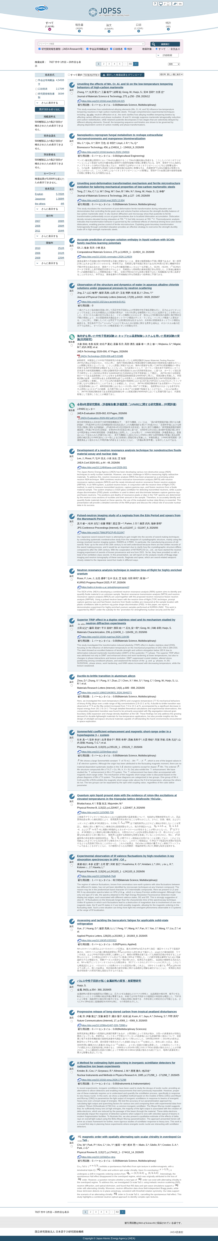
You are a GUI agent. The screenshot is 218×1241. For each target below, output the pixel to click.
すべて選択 (76, 75)
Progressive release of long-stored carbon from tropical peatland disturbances (127, 1011)
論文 (109, 27)
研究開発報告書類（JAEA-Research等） (63, 49)
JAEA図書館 (176, 1232)
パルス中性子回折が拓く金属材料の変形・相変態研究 (109, 980)
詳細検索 (167, 55)
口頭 (138, 26)
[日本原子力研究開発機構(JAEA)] (41, 9)
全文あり (175, 49)
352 (130, 64)
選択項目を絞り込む (49, 109)
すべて (49, 24)
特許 (168, 24)
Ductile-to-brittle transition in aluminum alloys (106, 675)
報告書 (79, 26)
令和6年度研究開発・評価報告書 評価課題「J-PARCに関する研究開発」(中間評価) (126, 404)
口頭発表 (118, 49)
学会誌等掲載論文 (98, 49)
